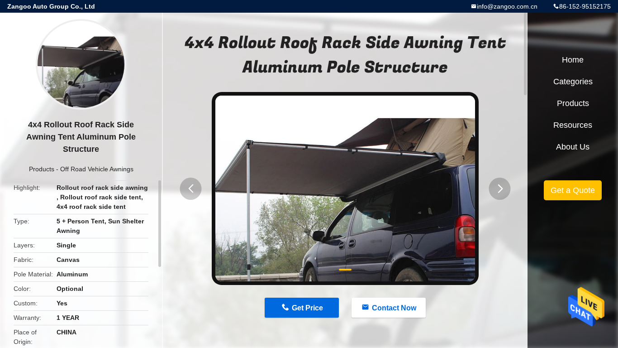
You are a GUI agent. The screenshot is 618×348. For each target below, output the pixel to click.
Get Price (307, 308)
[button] (191, 189)
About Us (572, 146)
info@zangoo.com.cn (507, 6)
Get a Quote (573, 190)
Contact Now (394, 308)
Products (41, 169)
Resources (572, 125)
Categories (573, 81)
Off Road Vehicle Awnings (96, 169)
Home (573, 59)
